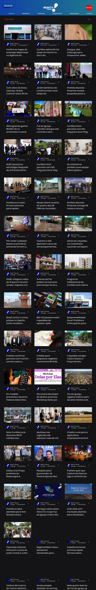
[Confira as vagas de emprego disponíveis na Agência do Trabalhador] (17, 32)
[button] (89, 19)
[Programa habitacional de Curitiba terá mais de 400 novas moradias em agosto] (78, 262)
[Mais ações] (29, 44)
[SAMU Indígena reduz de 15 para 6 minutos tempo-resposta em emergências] (17, 262)
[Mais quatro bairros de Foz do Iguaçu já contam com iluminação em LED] (78, 568)
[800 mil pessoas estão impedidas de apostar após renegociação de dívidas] (48, 300)
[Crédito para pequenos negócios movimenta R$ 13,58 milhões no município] (48, 338)
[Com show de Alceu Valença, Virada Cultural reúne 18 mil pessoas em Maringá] (17, 70)
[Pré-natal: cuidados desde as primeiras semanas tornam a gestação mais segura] (17, 223)
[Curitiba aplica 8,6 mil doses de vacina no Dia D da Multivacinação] (48, 32)
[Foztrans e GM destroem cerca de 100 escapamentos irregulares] (48, 223)
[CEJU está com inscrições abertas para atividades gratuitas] (78, 491)
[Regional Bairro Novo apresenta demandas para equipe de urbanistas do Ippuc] (48, 530)
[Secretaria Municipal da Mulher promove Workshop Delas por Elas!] (48, 376)
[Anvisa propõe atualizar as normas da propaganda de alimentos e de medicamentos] (48, 568)
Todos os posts (9, 19)
